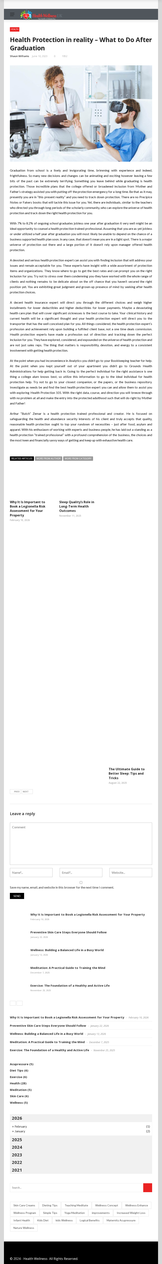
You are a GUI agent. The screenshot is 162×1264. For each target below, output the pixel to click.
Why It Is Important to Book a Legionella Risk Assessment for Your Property (27, 508)
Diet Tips (16, 1070)
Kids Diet (43, 1220)
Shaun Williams (19, 56)
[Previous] (13, 1003)
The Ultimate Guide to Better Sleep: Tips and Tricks (127, 773)
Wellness (16, 1102)
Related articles (21, 458)
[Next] (20, 1003)
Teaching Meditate (76, 1205)
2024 (17, 1147)
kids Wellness (64, 1220)
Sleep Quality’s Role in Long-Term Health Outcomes (76, 506)
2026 (17, 1118)
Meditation (18, 1090)
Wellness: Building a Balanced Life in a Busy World (67, 950)
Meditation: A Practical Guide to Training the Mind (67, 968)
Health (14, 29)
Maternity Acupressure (121, 1220)
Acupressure (19, 1064)
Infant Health (21, 1220)
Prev (17, 791)
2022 (17, 1162)
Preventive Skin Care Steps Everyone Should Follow (68, 932)
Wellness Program (24, 1212)
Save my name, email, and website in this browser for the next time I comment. (62, 887)
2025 (17, 1139)
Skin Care (17, 1096)
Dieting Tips (49, 1205)
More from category (78, 458)
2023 (17, 1155)
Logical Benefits (90, 1220)
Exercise (16, 1077)
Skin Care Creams (24, 1205)
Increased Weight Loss (131, 1212)
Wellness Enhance (136, 1205)
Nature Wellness (23, 1227)
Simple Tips (50, 1212)
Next (26, 791)
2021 (17, 1170)
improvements (101, 1212)
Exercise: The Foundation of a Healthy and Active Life (56, 4)
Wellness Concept (106, 1205)
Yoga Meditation (74, 1212)
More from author (49, 458)
